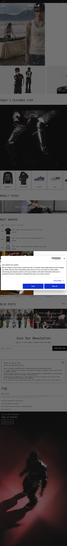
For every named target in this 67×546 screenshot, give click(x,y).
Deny (33, 286)
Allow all (54, 286)
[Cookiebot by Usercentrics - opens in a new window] (53, 258)
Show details (58, 280)
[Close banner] (64, 258)
